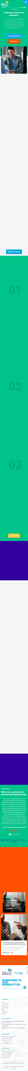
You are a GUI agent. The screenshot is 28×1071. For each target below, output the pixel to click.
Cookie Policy (15, 1066)
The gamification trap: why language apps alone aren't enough (13, 1025)
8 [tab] (14, 840)
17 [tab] (14, 842)
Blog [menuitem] (3, 1009)
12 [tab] (21, 840)
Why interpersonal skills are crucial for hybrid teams (13, 1028)
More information (14, 36)
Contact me (14, 535)
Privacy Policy (8, 1066)
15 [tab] (11, 842)
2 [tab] (4, 840)
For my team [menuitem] (5, 1004)
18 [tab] (16, 842)
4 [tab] (7, 840)
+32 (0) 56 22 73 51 (6, 1041)
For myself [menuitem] (4, 1006)
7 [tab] (13, 840)
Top (26, 968)
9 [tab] (16, 840)
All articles (7, 884)
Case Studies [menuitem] (5, 1007)
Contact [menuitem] (4, 1013)
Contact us (14, 41)
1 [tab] (2, 840)
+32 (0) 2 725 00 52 (6, 1055)
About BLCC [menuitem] (5, 1011)
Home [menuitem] (3, 1002)
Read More (9, 908)
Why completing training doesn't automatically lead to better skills (13, 1022)
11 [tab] (20, 840)
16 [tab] (13, 842)
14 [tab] (25, 840)
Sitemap (21, 1066)
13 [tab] (23, 840)
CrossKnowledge (18, 513)
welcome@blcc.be (6, 1043)
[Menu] (26, 2)
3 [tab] (6, 840)
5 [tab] (9, 840)
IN (12, 1069)
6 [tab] (11, 840)
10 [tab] (18, 840)
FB (15, 1069)
